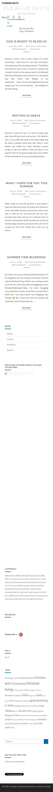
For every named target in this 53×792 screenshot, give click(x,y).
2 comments (35, 265)
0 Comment (35, 49)
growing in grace (20, 706)
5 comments (35, 194)
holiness (36, 706)
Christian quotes (28, 690)
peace (45, 715)
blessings (9, 678)
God (39, 695)
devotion (9, 695)
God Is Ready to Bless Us (26, 41)
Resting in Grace (26, 115)
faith (25, 695)
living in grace (38, 711)
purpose (15, 720)
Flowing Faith (10, 3)
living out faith (11, 715)
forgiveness (32, 696)
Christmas (37, 690)
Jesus (8, 711)
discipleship (17, 695)
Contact (10, 339)
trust (12, 727)
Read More (27, 95)
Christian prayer (18, 690)
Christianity (18, 683)
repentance (34, 720)
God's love (14, 700)
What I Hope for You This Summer (26, 184)
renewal (28, 720)
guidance (30, 706)
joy (14, 711)
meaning (32, 715)
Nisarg (48, 786)
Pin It (7, 657)
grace (33, 700)
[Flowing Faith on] (14, 638)
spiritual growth (12, 723)
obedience (38, 715)
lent (17, 711)
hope (42, 705)
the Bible (31, 724)
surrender (23, 723)
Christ (15, 678)
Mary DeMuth (26, 715)
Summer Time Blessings (26, 257)
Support (10, 350)
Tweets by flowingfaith (14, 761)
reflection (22, 719)
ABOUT (10, 334)
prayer (8, 719)
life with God (24, 710)
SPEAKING (11, 344)
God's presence (25, 701)
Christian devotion (25, 678)
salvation (42, 719)
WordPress (32, 786)
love (20, 715)
